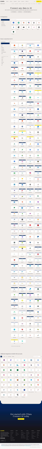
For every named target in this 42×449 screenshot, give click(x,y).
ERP (1, 46)
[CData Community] (4, 438)
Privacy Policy (2, 445)
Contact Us (27, 439)
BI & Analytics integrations (27, 11)
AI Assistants (2, 21)
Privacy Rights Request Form (27, 445)
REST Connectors (12, 437)
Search (34, 1)
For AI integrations (14, 11)
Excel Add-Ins (11, 438)
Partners (27, 437)
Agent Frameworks (3, 25)
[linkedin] (0, 438)
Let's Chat (38, 1)
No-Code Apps (9, 356)
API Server (11, 436)
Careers (27, 438)
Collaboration (2, 50)
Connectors (23, 3)
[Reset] (39, 19)
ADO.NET (11, 434)
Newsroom (27, 434)
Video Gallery (33, 438)
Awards (27, 435)
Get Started (39, 3)
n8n (37, 436)
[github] (3, 438)
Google (2, 63)
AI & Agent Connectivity (22, 434)
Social (2, 53)
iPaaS (4, 356)
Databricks (2, 62)
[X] (2, 438)
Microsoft (38, 435)
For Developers (20, 3)
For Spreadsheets (16, 3)
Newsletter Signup (34, 436)
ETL (6, 356)
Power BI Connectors (12, 439)
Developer (13, 356)
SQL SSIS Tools (17, 434)
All (1, 43)
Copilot (2, 60)
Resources (33, 435)
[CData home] (2, 1)
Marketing (2, 47)
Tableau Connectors (12, 440)
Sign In (36, 3)
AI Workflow (2, 22)
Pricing (31, 3)
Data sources (20, 11)
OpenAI (37, 437)
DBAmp (16, 435)
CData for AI (27, 1)
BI (2, 356)
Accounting (2, 49)
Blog (32, 434)
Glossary (32, 437)
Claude (2, 59)
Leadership (27, 436)
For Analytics (13, 3)
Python (11, 435)
